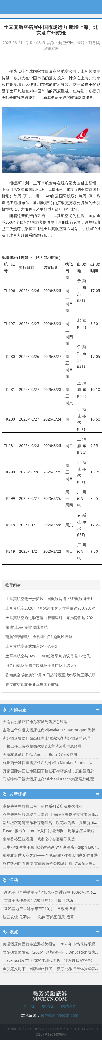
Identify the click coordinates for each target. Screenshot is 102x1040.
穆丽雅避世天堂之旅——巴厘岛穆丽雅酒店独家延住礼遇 (50, 855)
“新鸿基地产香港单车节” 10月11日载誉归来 (39, 908)
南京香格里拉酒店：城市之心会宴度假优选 (39, 838)
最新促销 (18, 794)
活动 (13, 880)
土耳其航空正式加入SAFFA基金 (31, 646)
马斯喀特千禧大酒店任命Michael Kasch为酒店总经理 (48, 778)
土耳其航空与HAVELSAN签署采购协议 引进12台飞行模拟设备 (51, 655)
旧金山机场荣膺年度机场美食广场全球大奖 (41, 665)
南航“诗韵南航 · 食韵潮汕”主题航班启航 (38, 636)
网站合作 (68, 1006)
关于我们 (30, 1006)
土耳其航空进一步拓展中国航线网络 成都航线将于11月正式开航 (51, 598)
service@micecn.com (59, 1015)
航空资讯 (66, 42)
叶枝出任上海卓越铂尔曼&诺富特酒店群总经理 (42, 746)
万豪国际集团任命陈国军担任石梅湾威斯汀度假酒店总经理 (52, 770)
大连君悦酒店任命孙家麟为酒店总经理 (35, 721)
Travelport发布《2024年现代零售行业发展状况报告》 (49, 960)
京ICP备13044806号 (51, 1034)
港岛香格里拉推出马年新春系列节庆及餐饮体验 (43, 806)
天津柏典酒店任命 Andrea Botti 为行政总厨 (40, 754)
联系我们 (49, 1006)
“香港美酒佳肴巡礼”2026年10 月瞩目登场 (38, 900)
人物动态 (18, 710)
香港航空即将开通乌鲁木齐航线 (32, 684)
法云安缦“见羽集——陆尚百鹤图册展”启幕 (38, 916)
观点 (14, 932)
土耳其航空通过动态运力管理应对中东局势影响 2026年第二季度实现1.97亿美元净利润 (51, 617)
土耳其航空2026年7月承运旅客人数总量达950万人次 (50, 608)
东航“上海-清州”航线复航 (26, 627)
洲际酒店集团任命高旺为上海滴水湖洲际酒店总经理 (46, 738)
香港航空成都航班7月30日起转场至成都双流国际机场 (50, 674)
